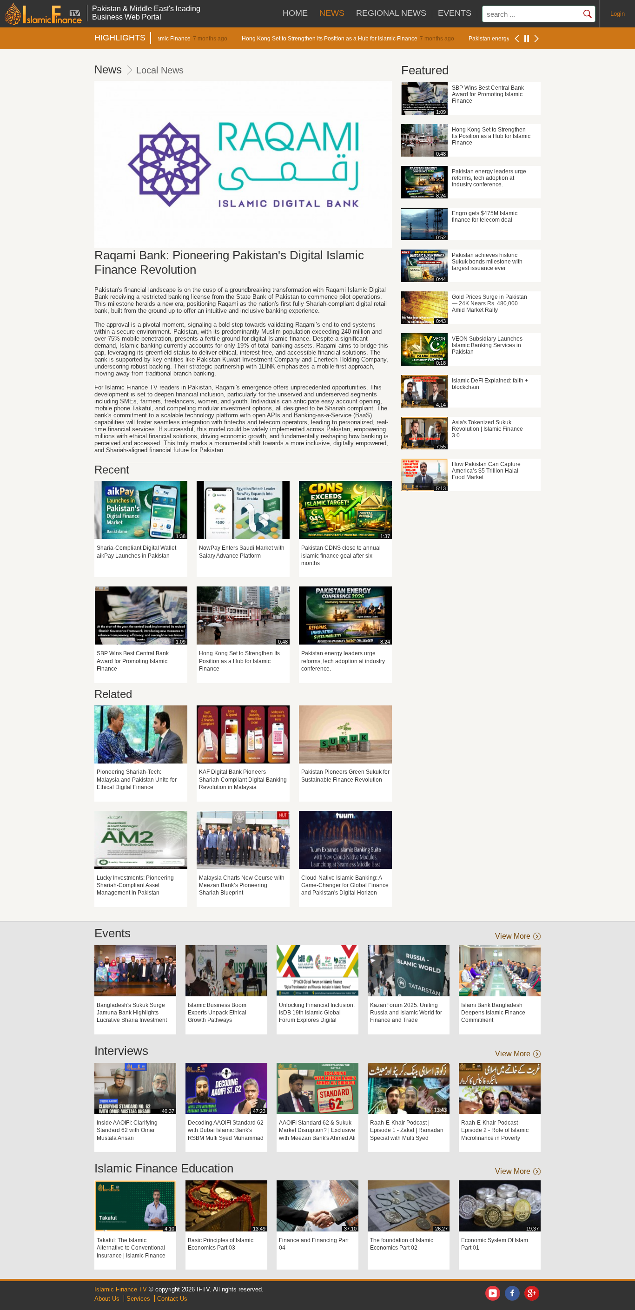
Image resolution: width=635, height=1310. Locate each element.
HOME (295, 13)
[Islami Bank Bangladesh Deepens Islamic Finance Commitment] (500, 970)
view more (512, 936)
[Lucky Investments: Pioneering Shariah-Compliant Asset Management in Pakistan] (140, 840)
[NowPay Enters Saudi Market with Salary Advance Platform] (243, 510)
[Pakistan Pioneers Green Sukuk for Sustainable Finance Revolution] (345, 734)
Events (454, 13)
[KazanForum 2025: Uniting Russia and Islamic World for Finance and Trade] (409, 970)
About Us (106, 1298)
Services (138, 1298)
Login (617, 13)
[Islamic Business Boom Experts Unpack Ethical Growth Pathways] (226, 970)
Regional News (391, 13)
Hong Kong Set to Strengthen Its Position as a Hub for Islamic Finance (306, 38)
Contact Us (172, 1298)
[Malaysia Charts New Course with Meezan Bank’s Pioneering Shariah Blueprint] (243, 840)
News (331, 13)
